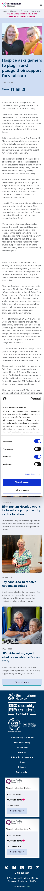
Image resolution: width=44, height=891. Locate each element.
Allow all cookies (22, 482)
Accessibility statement (22, 737)
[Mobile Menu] (41, 4)
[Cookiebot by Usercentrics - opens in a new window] (31, 398)
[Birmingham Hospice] (12, 4)
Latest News (36, 11)
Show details (30, 474)
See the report (17, 811)
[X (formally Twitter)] (18, 89)
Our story (24, 11)
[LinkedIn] (23, 89)
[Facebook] (12, 89)
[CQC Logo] (14, 783)
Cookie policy (22, 772)
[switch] (37, 449)
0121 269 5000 (23, 873)
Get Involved (22, 747)
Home (4, 11)
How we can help (22, 742)
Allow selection (22, 490)
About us (13, 11)
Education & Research (22, 757)
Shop (22, 762)
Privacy (22, 767)
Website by (22, 886)
